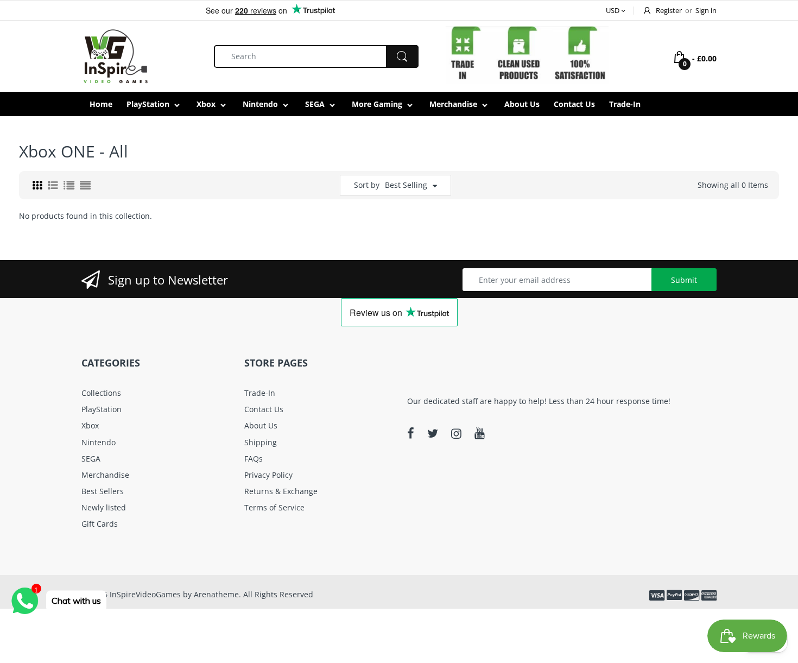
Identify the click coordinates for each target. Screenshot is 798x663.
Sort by (366, 185)
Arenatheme (216, 594)
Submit (684, 280)
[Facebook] (410, 433)
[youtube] (479, 433)
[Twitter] (432, 433)
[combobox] (316, 56)
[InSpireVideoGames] (115, 55)
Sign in (706, 10)
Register (668, 10)
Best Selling (406, 185)
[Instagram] (456, 433)
